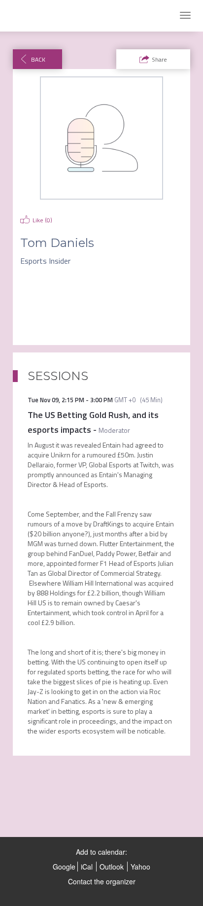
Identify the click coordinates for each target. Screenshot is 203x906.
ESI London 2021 (41, 15)
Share (159, 59)
